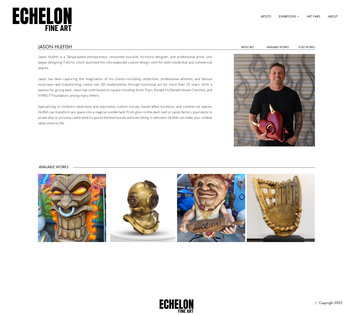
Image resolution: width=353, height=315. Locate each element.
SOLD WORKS (306, 47)
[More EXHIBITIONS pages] (298, 16)
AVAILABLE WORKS (278, 47)
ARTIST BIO (247, 47)
